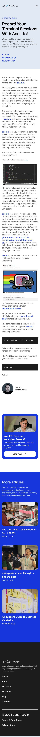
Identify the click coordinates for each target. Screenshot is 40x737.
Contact (6, 701)
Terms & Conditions (12, 720)
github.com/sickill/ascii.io (15, 237)
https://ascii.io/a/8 (11, 308)
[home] (10, 5)
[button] (36, 6)
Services (6, 691)
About (5, 681)
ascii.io (21, 83)
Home (5, 676)
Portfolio (6, 686)
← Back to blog (9, 18)
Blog (4, 696)
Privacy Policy (9, 725)
